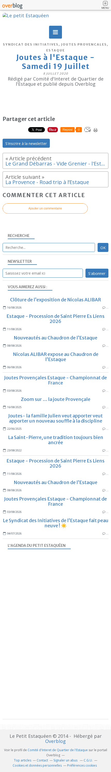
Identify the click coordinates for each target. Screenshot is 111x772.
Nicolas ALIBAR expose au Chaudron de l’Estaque (55, 356)
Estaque (55, 50)
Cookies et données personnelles (37, 765)
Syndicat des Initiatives (31, 44)
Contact (42, 760)
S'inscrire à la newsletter (26, 143)
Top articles (22, 760)
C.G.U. (88, 760)
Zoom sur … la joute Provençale (55, 399)
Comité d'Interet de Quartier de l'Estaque (58, 750)
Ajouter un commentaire (45, 208)
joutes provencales (84, 44)
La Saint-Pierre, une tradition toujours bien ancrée (55, 439)
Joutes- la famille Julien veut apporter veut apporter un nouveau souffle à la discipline (55, 418)
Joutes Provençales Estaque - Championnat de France (55, 380)
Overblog (55, 741)
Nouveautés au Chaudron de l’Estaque (55, 338)
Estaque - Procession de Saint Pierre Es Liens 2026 (55, 318)
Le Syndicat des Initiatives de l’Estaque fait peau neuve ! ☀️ (55, 523)
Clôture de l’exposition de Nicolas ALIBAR (55, 300)
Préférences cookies (82, 765)
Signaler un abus (65, 760)
